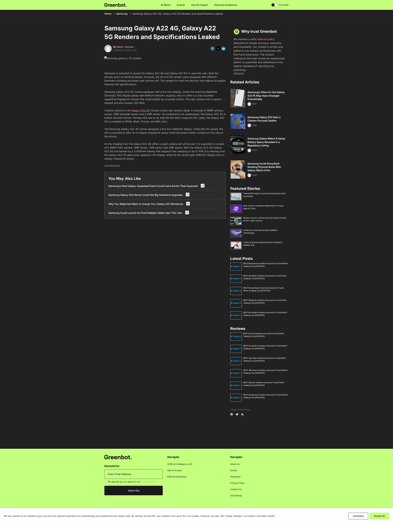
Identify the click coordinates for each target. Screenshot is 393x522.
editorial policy (266, 39)
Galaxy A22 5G (141, 110)
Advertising (236, 495)
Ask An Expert (199, 4)
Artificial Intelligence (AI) (179, 464)
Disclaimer (235, 476)
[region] (196, 515)
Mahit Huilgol (125, 47)
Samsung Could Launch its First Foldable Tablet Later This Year (145, 212)
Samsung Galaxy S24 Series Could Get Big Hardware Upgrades (145, 194)
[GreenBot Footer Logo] (118, 457)
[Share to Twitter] (218, 48)
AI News (166, 4)
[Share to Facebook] (212, 48)
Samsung (121, 13)
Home (107, 13)
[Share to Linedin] (223, 48)
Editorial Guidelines (225, 4)
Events (181, 4)
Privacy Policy (148, 481)
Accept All (379, 516)
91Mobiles (114, 165)
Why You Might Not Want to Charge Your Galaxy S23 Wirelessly (146, 203)
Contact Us (236, 489)
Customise (358, 516)
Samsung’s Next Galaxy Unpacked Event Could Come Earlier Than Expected (153, 186)
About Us (235, 464)
